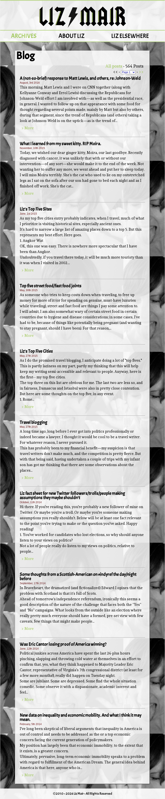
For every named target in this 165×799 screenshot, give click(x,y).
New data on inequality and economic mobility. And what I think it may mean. (80, 717)
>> (141, 71)
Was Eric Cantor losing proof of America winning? (63, 644)
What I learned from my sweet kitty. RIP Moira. (60, 143)
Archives (24, 36)
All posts (113, 66)
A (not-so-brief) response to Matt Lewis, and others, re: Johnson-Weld (80, 78)
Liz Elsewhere (130, 36)
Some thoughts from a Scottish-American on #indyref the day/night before (78, 576)
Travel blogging (33, 422)
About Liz (71, 36)
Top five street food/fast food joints (50, 286)
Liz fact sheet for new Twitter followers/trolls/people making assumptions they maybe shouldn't (72, 495)
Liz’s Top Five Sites (36, 209)
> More (27, 128)
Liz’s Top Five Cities (36, 351)
